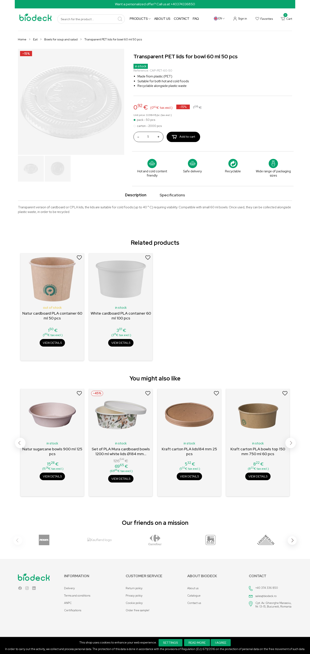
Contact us (194, 603)
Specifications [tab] (172, 195)
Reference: (141, 70)
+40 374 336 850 (266, 588)
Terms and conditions (77, 595)
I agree (220, 643)
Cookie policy (134, 603)
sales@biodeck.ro (266, 596)
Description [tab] (135, 195)
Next (290, 443)
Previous (20, 443)
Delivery (69, 588)
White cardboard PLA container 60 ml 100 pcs (121, 315)
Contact (181, 19)
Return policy (134, 588)
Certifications (72, 610)
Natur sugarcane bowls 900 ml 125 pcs (52, 451)
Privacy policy (134, 595)
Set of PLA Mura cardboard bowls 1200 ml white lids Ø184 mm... (121, 451)
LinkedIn (34, 589)
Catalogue (194, 595)
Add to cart (187, 136)
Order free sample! (137, 610)
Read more (197, 643)
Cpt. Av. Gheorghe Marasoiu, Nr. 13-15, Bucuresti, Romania (273, 604)
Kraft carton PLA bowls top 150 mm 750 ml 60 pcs (257, 451)
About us (162, 19)
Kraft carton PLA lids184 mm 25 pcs (189, 451)
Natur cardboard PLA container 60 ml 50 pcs (52, 315)
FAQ (196, 19)
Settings (170, 643)
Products (139, 19)
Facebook (20, 589)
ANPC (68, 603)
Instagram (27, 589)
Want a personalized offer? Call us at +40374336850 (155, 4)
